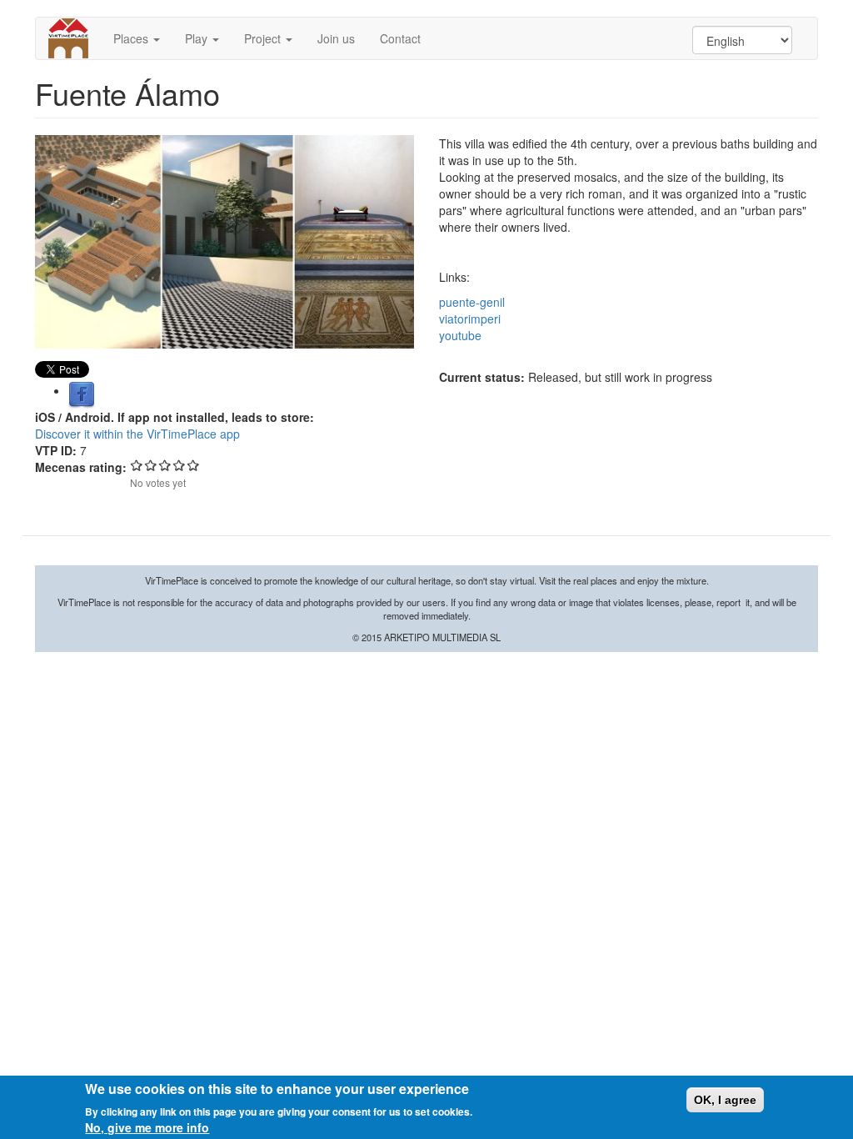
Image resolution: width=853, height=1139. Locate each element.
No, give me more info (147, 1127)
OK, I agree (725, 1099)
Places (132, 38)
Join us (336, 38)
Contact (400, 38)
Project (264, 38)
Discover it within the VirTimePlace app (137, 433)
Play (198, 38)
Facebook (81, 395)
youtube (460, 335)
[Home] (74, 38)
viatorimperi (470, 318)
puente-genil (472, 302)
